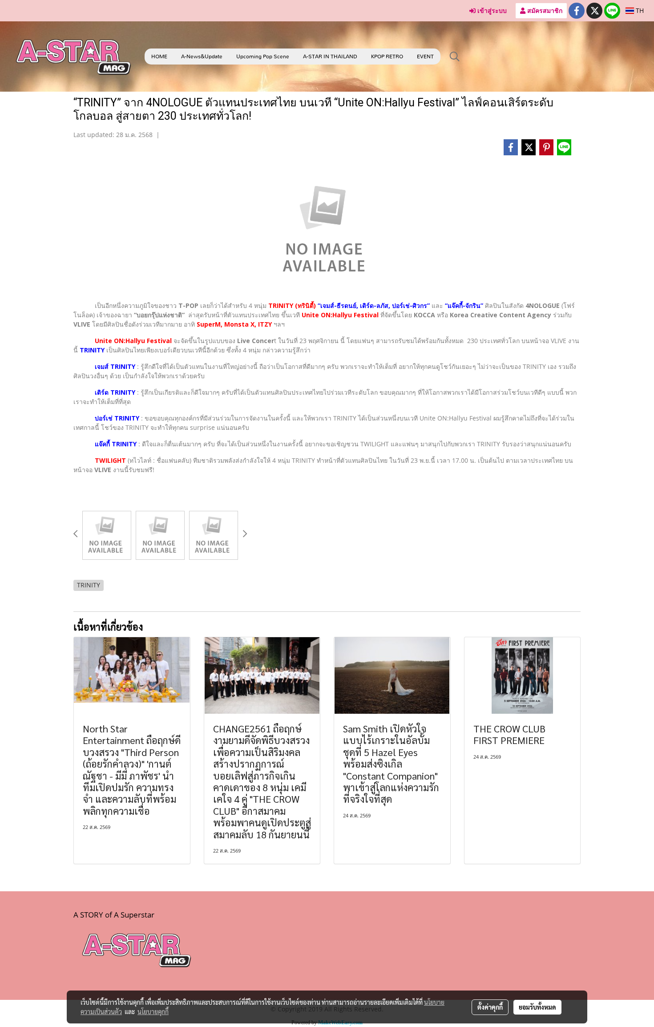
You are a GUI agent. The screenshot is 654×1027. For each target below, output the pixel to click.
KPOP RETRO (387, 56)
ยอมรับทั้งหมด (537, 1007)
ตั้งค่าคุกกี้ (490, 1007)
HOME (159, 56)
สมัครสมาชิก (543, 10)
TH (639, 10)
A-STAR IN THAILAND (330, 56)
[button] (454, 56)
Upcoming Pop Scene (262, 56)
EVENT (425, 56)
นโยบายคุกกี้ (153, 1011)
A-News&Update (201, 56)
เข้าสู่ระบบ (491, 10)
